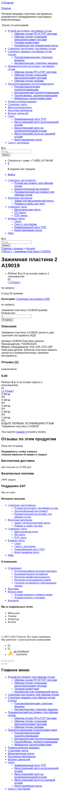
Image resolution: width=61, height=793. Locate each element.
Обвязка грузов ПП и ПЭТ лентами (35, 72)
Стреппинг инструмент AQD (33, 299)
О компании (14, 568)
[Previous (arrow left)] (2, 663)
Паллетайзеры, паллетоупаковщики (36, 95)
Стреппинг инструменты (22, 505)
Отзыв (14, 282)
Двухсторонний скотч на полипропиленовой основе (30, 129)
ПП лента (20, 212)
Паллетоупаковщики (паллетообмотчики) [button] (31, 83)
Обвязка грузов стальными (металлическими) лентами (30, 38)
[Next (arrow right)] (6, 663)
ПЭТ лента (20, 215)
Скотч (17, 221)
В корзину (7, 320)
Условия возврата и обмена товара (33, 594)
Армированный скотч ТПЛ (30, 119)
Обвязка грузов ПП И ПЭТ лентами (35, 33)
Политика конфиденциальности (32, 576)
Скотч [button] (11, 116)
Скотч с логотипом (18, 142)
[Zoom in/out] (12, 660)
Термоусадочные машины (22, 101)
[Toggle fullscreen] (9, 660)
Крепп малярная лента (28, 139)
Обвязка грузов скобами (29, 80)
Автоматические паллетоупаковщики (36, 92)
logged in (21, 431)
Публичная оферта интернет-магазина (35, 571)
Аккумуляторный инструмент (31, 189)
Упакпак (6, 8)
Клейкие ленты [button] (16, 218)
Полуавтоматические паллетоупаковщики (27, 88)
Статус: (5, 293)
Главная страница (12, 248)
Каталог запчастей (18, 113)
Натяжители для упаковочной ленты (36, 45)
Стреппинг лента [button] (17, 206)
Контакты (13, 600)
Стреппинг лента (17, 104)
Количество (8, 313)
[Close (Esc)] (2, 660)
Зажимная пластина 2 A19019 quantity (24, 310)
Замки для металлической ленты (34, 200)
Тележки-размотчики (26, 42)
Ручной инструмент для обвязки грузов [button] (30, 30)
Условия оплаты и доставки (29, 597)
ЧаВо (11, 233)
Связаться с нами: (19, 160)
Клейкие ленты (16, 540)
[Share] (6, 660)
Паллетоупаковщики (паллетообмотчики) (32, 730)
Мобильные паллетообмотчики (33, 98)
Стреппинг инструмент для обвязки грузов (32, 48)
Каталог (30, 248)
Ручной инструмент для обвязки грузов (36, 508)
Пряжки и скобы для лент (29, 203)
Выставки (13, 588)
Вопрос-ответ (15, 591)
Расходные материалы (20, 110)
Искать (6, 155)
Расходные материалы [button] (20, 197)
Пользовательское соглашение (31, 574)
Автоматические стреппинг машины (36, 63)
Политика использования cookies (32, 579)
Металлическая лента (20, 107)
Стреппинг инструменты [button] (22, 180)
